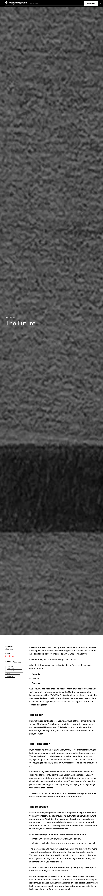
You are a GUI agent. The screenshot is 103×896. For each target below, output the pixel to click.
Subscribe (10, 676)
